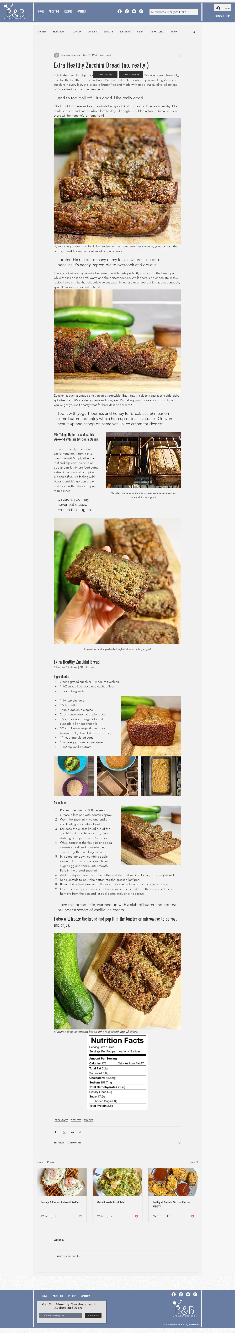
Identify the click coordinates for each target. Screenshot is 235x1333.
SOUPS (175, 31)
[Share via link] (80, 1132)
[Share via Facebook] (55, 1132)
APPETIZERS (157, 31)
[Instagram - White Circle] (127, 11)
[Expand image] (74, 776)
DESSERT (125, 31)
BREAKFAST (59, 31)
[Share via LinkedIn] (72, 1132)
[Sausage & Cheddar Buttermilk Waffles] (62, 1182)
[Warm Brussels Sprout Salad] (117, 1182)
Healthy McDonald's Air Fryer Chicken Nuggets (171, 1204)
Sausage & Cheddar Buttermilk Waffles (60, 1202)
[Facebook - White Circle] (120, 11)
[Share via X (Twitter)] (64, 1132)
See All (194, 1161)
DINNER (92, 31)
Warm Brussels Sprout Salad (111, 1202)
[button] (194, 31)
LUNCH (77, 31)
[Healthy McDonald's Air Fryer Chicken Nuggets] (173, 1182)
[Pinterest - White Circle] (141, 11)
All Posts (41, 31)
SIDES (140, 31)
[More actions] (179, 55)
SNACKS (108, 31)
